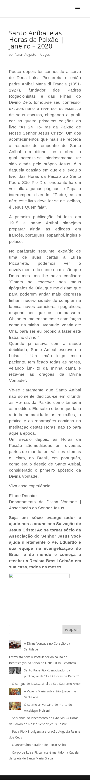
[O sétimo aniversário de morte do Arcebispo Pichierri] (15, 707)
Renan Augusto (25, 54)
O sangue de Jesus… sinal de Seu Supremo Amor (46, 683)
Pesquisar (72, 630)
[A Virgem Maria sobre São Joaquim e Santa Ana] (15, 692)
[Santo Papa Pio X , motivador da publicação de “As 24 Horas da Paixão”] (15, 671)
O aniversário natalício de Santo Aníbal (39, 745)
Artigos (45, 54)
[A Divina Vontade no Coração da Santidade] (15, 645)
